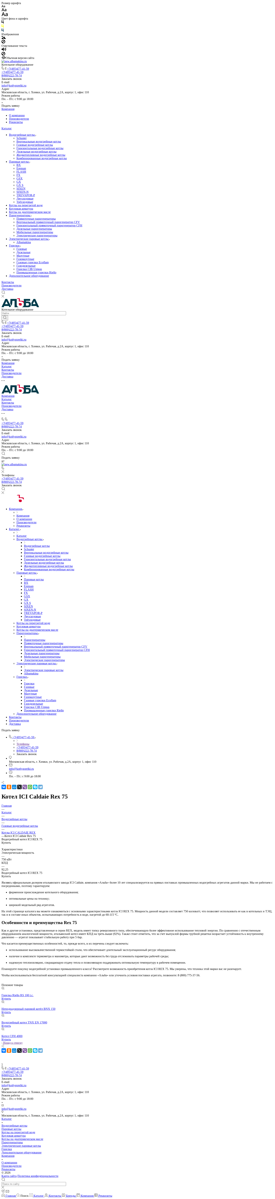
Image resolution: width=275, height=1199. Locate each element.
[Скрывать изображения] (3, 42)
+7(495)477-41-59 (18, 68)
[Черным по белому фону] (2, 22)
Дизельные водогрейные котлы (36, 151)
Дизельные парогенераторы (34, 228)
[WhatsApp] (30, 787)
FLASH (21, 171)
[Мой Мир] (14, 787)
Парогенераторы (20, 215)
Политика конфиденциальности (37, 1176)
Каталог (6, 128)
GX (18, 181)
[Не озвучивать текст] (3, 54)
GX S (19, 185)
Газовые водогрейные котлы (34, 144)
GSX (19, 178)
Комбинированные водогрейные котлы (41, 158)
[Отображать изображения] (3, 38)
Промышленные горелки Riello (36, 272)
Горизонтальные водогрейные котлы (39, 148)
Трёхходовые (24, 202)
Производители (19, 118)
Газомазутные (25, 259)
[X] (19, 787)
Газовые (21, 249)
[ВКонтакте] (3, 787)
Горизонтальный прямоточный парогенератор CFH (49, 225)
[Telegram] (40, 787)
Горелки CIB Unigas (29, 269)
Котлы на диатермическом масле (30, 212)
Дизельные (23, 252)
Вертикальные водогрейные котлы (38, 141)
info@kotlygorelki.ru (13, 85)
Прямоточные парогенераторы (36, 218)
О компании (17, 115)
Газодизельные (26, 265)
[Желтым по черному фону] (2, 26)
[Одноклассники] (9, 787)
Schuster (21, 138)
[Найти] (4, 317)
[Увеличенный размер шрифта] (4, 15)
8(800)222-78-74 (11, 75)
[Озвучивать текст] (3, 50)
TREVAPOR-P (25, 195)
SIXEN (20, 188)
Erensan (21, 168)
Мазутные (22, 255)
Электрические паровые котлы (29, 238)
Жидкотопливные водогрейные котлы (40, 154)
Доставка (7, 288)
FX (18, 175)
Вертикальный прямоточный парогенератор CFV (48, 222)
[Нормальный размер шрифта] (4, 10)
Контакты (7, 282)
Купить (6, 998)
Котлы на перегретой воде (26, 205)
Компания (7, 109)
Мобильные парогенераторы (34, 232)
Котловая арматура (21, 208)
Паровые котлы (19, 161)
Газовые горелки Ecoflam (32, 262)
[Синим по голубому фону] (2, 30)
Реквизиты (16, 122)
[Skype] (35, 787)
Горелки (14, 245)
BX (18, 165)
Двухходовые (24, 198)
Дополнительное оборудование (29, 275)
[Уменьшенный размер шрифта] (3, 6)
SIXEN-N (22, 191)
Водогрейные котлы (22, 134)
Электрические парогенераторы (36, 235)
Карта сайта (9, 1176)
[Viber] (24, 787)
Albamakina (23, 242)
